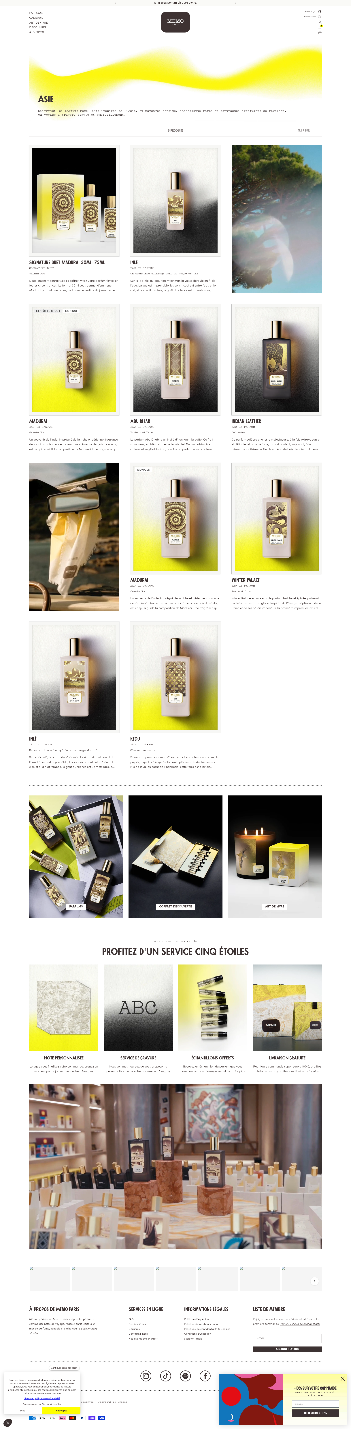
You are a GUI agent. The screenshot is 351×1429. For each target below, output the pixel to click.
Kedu (135, 739)
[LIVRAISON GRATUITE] (287, 1007)
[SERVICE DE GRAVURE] (138, 1007)
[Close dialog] (342, 1378)
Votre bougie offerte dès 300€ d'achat (175, 3)
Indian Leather (246, 421)
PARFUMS (36, 13)
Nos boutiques (137, 1324)
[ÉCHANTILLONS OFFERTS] (212, 1007)
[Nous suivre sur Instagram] (146, 1376)
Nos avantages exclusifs (143, 1339)
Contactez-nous (138, 1334)
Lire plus (87, 1071)
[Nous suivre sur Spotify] (185, 1376)
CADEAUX (36, 17)
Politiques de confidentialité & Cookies (207, 1329)
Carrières (134, 1329)
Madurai (38, 421)
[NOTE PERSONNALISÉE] (63, 1007)
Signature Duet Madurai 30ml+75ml (67, 262)
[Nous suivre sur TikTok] (165, 1376)
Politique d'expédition (197, 1319)
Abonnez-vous (287, 1349)
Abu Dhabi (141, 421)
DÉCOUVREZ (37, 27)
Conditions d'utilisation (197, 1334)
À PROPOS (36, 32)
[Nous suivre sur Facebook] (205, 1376)
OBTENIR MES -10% (315, 1413)
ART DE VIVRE (38, 22)
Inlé (134, 262)
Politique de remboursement (201, 1324)
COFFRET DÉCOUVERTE (175, 906)
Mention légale (193, 1339)
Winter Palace (246, 580)
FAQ (131, 1319)
